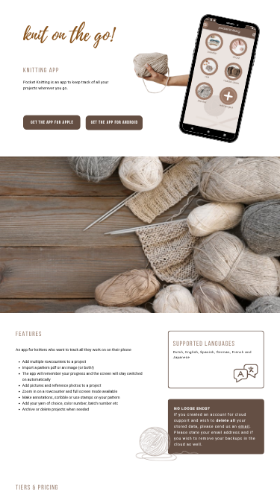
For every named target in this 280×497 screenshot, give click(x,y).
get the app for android (114, 123)
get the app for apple (52, 123)
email (243, 426)
